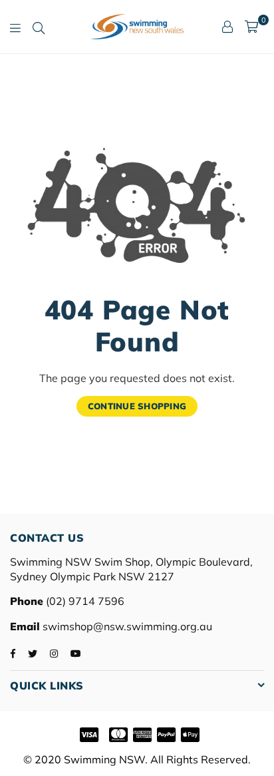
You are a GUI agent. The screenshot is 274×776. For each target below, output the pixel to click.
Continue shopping (137, 406)
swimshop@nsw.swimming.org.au (126, 626)
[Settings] (227, 27)
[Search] (39, 27)
